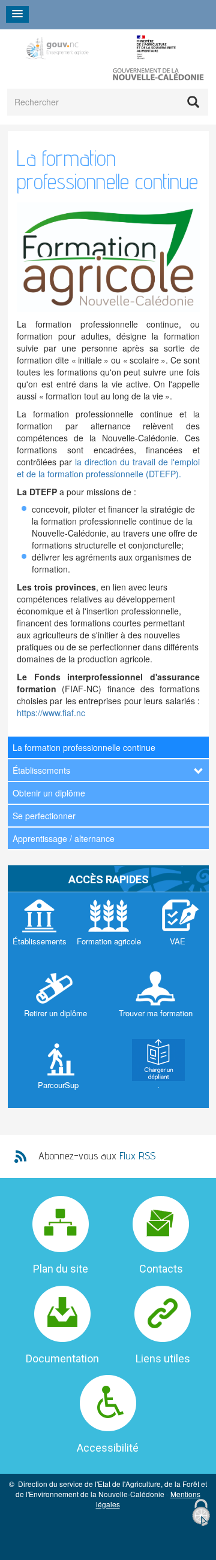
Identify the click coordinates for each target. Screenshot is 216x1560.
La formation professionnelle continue (84, 747)
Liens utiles (163, 1358)
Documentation (62, 1358)
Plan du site (60, 1268)
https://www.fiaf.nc (51, 713)
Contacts (161, 1268)
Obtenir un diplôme (49, 793)
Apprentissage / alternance (64, 838)
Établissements (41, 770)
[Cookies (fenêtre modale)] (201, 1513)
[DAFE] (101, 47)
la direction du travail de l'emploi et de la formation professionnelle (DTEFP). (108, 468)
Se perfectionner (44, 816)
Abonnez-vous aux (96, 1155)
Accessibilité (108, 1447)
